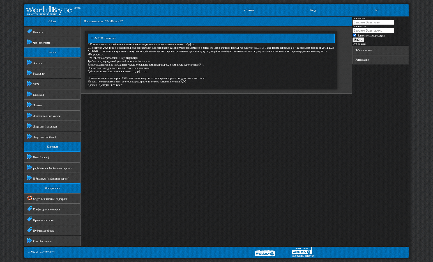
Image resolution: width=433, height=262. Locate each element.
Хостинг (37, 63)
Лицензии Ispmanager (44, 126)
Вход (313, 10)
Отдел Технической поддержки (50, 198)
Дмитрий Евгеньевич (110, 85)
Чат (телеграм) (41, 42)
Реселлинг (38, 73)
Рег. (377, 10)
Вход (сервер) (40, 157)
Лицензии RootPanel (44, 137)
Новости (37, 32)
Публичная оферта (43, 230)
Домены (37, 105)
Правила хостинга (42, 220)
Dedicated (38, 94)
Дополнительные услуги (46, 116)
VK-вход (249, 10)
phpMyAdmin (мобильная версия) (51, 168)
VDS (35, 84)
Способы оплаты (42, 241)
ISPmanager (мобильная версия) (50, 178)
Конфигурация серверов (46, 209)
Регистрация (362, 59)
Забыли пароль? (364, 50)
